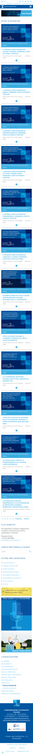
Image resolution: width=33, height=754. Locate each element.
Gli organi (5, 661)
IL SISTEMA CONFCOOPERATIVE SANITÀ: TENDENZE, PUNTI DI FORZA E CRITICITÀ (16, 92)
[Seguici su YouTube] (25, 1)
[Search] (30, 551)
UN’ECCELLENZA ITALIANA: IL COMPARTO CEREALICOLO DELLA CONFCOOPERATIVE (15, 338)
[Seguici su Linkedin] (30, 1)
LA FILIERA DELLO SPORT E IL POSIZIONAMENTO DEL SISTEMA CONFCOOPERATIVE (14, 462)
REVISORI (17, 3)
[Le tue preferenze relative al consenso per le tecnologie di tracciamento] (2, 752)
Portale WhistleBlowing (17, 744)
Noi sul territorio (8, 672)
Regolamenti (6, 664)
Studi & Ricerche (9, 685)
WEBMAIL (9, 3)
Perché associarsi (8, 677)
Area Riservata (27, 3)
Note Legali (10, 751)
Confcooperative (10, 6)
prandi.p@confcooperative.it (10, 540)
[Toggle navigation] (30, 6)
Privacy (22, 748)
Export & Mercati (9, 688)
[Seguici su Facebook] (22, 1)
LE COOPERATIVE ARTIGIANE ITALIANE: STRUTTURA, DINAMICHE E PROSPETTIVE (16, 379)
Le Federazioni (7, 666)
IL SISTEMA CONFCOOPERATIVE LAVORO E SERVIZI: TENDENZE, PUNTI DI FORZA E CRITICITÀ (16, 51)
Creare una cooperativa (11, 675)
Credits (12, 748)
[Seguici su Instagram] (28, 1)
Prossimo (18, 519)
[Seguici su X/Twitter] (20, 1)
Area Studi (5, 683)
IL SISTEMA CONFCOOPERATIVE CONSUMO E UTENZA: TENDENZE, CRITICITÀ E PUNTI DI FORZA (15, 257)
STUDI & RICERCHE (9, 43)
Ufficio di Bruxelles (9, 669)
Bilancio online (7, 691)
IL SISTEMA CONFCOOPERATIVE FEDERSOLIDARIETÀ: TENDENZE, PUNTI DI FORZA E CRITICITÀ (14, 133)
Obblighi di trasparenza (10, 693)
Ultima (26, 519)
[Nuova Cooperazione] (16, 642)
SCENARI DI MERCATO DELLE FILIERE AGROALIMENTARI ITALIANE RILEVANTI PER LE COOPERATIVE (16, 297)
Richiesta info (6, 680)
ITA (2, 1)
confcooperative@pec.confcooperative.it (16, 720)
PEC (2, 3)
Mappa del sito (23, 751)
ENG (5, 1)
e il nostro (16, 598)
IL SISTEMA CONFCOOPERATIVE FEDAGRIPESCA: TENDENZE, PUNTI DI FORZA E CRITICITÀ (16, 216)
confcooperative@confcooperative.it (16, 718)
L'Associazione (9, 657)
